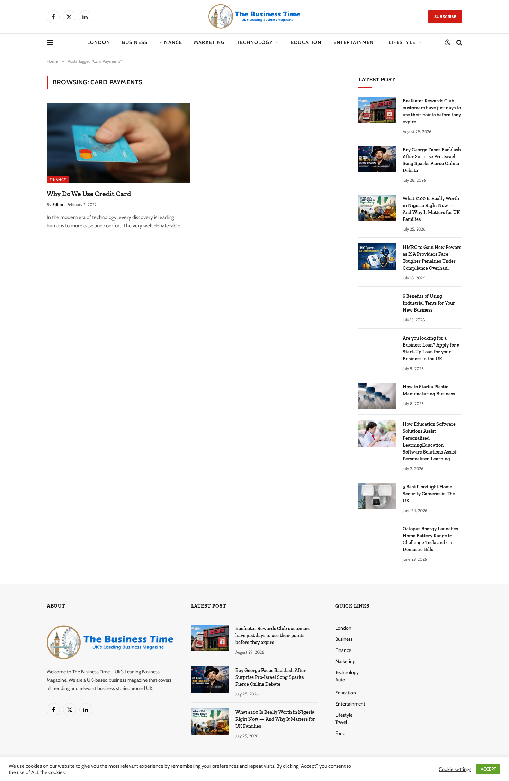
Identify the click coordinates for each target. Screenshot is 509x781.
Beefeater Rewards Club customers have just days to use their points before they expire (432, 111)
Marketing (209, 42)
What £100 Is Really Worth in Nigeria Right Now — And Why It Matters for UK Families (431, 209)
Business (135, 42)
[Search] (458, 43)
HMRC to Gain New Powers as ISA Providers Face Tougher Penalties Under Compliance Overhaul (432, 257)
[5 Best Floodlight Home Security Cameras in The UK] (377, 496)
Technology (255, 42)
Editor (57, 204)
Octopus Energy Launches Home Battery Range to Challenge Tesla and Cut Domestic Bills (430, 539)
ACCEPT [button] (488, 769)
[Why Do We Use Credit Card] (118, 143)
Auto (340, 679)
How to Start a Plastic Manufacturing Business (429, 390)
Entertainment (355, 42)
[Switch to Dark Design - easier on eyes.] (447, 42)
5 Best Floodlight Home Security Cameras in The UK (429, 494)
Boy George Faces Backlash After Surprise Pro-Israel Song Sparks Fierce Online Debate (432, 160)
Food (340, 733)
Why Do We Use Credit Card (89, 193)
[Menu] (50, 43)
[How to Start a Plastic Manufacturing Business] (377, 396)
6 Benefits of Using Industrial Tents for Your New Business (429, 303)
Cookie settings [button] (455, 769)
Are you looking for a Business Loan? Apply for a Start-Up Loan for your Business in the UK (431, 348)
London (98, 42)
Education (306, 42)
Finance (170, 42)
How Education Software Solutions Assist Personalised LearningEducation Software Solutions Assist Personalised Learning (429, 441)
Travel (341, 722)
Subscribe (445, 16)
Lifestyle (402, 42)
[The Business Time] (254, 16)
